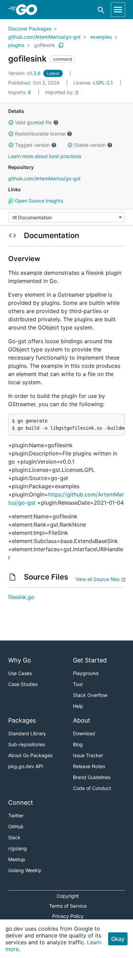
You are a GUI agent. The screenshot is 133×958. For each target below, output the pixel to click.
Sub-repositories (26, 744)
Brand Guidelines (91, 777)
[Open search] (101, 10)
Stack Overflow (90, 695)
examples (101, 37)
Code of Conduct (92, 788)
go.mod (35, 122)
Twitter (16, 815)
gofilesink (44, 45)
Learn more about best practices (44, 156)
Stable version (90, 145)
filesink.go (21, 597)
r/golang (17, 848)
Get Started (90, 660)
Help (78, 706)
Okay (117, 938)
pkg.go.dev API (25, 766)
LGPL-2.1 (103, 83)
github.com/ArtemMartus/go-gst (44, 37)
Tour (78, 684)
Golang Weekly (24, 870)
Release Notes (89, 766)
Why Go (19, 660)
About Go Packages (30, 755)
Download (84, 733)
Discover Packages (29, 28)
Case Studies (23, 684)
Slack (14, 837)
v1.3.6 (25, 73)
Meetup (16, 859)
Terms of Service (68, 906)
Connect (20, 802)
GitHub (16, 826)
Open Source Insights (38, 201)
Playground (86, 673)
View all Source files (97, 579)
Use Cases (20, 673)
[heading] (28, 9)
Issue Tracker (88, 755)
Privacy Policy (68, 916)
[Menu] (66, 217)
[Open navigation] (118, 9)
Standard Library (27, 733)
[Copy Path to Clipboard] (61, 45)
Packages (22, 720)
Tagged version (32, 145)
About (81, 720)
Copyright (68, 896)
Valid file (33, 122)
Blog (78, 744)
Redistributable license (40, 134)
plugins (16, 45)
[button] (11, 122)
